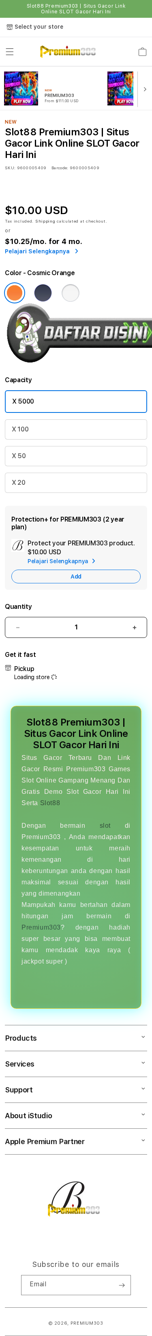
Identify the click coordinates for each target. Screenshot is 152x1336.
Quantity (18, 606)
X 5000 (23, 401)
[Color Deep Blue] (43, 293)
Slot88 (50, 802)
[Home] (68, 51)
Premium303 (41, 927)
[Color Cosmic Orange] (14, 293)
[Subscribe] (122, 1285)
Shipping (45, 221)
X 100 (20, 429)
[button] (9, 51)
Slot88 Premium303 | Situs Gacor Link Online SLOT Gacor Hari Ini (76, 9)
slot (105, 825)
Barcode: (59, 167)
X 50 (19, 456)
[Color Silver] (70, 293)
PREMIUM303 (87, 1323)
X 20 (19, 482)
